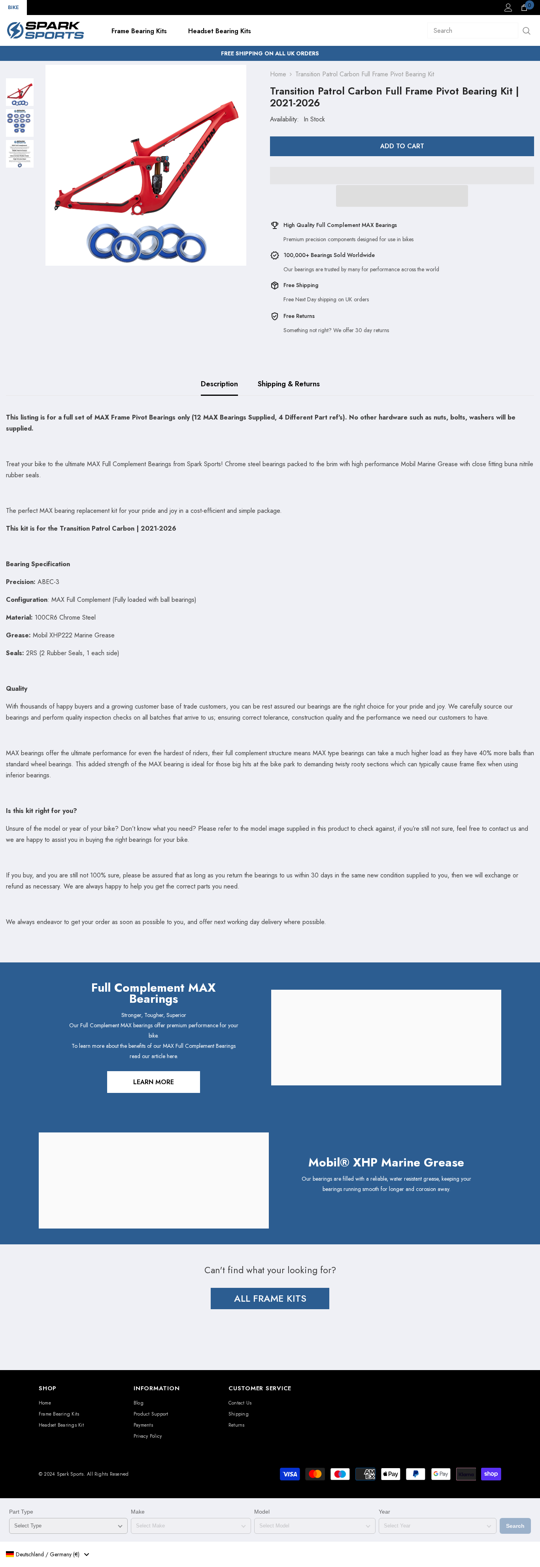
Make (138, 1511)
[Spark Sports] (386, 1037)
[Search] (480, 30)
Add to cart (402, 146)
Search (515, 1526)
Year (384, 1511)
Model (262, 1511)
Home (278, 74)
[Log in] (508, 7)
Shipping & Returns (289, 384)
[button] (402, 196)
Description (219, 384)
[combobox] (47, 1554)
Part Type (21, 1511)
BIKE (13, 7)
